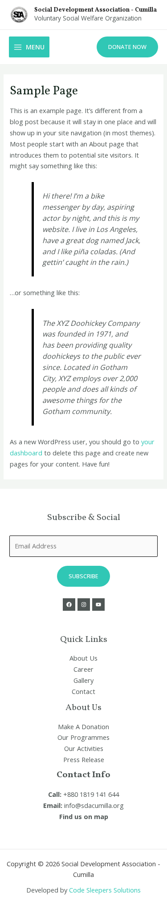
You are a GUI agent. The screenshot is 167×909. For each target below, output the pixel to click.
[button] (127, 47)
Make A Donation (83, 726)
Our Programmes (83, 737)
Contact (83, 691)
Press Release (83, 759)
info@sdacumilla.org (94, 805)
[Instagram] (83, 604)
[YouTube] (98, 604)
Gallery (83, 680)
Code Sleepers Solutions (105, 889)
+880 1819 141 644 (91, 794)
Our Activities (83, 748)
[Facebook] (69, 604)
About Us (83, 657)
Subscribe (83, 576)
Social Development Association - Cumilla (95, 10)
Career (83, 669)
